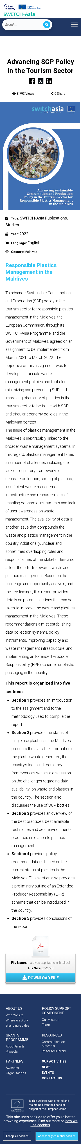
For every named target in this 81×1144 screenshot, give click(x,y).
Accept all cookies (17, 1136)
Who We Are (14, 1015)
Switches (12, 1068)
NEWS (46, 1067)
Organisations (16, 1073)
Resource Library (54, 1051)
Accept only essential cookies (57, 1136)
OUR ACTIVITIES (54, 1061)
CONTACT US (52, 1078)
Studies (12, 224)
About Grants (15, 1046)
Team (46, 1025)
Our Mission (50, 1019)
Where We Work (17, 1020)
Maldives (31, 252)
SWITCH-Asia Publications (43, 218)
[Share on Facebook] (32, 80)
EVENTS (48, 1072)
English (33, 242)
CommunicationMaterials (53, 1044)
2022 (23, 233)
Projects (12, 1051)
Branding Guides (17, 1025)
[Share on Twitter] (40, 80)
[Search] (46, 24)
